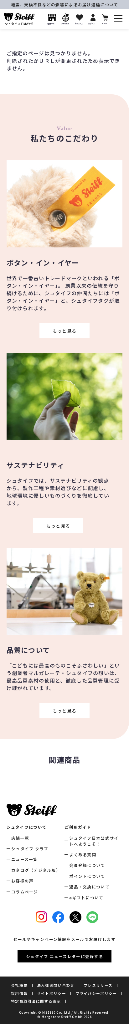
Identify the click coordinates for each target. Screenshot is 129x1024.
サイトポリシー (51, 993)
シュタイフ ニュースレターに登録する (64, 956)
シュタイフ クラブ (30, 849)
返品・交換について (89, 887)
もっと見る (64, 331)
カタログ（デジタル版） (35, 870)
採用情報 (19, 993)
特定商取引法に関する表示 (36, 1001)
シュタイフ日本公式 (19, 24)
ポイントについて (87, 876)
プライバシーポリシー (96, 993)
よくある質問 (82, 854)
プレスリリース (98, 985)
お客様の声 (22, 881)
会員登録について (87, 865)
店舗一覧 (20, 838)
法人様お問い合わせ (56, 985)
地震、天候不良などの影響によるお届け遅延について (64, 4)
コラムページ (24, 892)
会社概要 (19, 985)
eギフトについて (86, 898)
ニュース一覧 (24, 859)
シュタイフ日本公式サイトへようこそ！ (93, 841)
